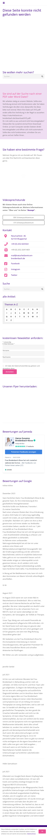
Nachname (6, 357)
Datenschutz (31, 834)
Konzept (31, 210)
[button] (3, 3)
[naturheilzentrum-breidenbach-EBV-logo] (38, 3)
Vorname (6, 350)
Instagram (15, 269)
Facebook (15, 263)
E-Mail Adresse (8, 344)
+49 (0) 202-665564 (20, 243)
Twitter (14, 275)
